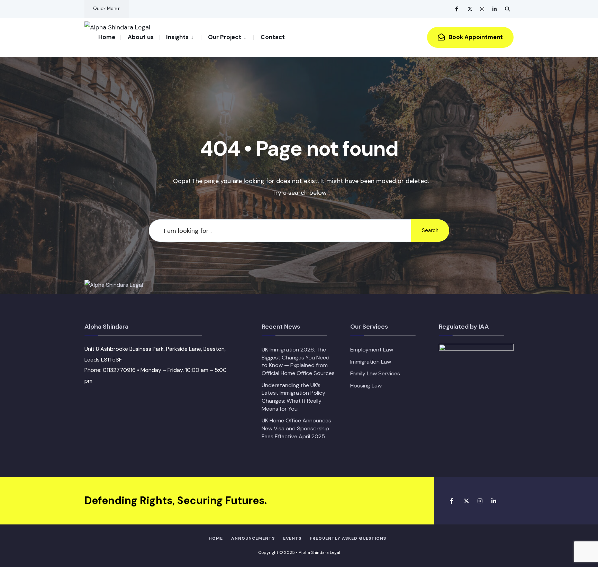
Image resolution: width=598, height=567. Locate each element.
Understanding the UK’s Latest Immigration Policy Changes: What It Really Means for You (293, 397)
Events (292, 538)
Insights (177, 37)
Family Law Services (375, 373)
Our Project (224, 37)
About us (141, 37)
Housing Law (366, 385)
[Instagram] (482, 9)
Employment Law (371, 349)
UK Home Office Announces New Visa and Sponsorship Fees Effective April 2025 (296, 428)
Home (106, 37)
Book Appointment (475, 37)
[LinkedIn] (495, 9)
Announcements (253, 538)
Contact (273, 37)
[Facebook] (457, 9)
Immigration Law (370, 361)
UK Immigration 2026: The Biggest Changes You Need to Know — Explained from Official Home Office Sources (298, 361)
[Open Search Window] (507, 9)
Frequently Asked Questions (348, 538)
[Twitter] (470, 9)
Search (430, 230)
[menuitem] (180, 36)
